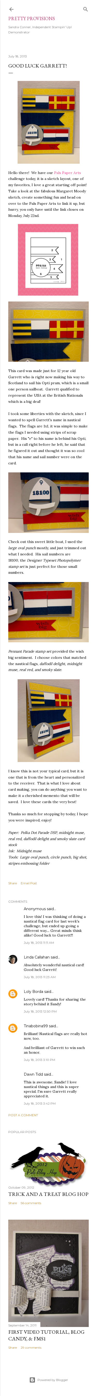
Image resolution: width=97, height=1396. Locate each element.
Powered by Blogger (53, 1380)
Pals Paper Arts (67, 172)
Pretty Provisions (31, 18)
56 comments (31, 1203)
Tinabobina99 (36, 1026)
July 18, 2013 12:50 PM (40, 1011)
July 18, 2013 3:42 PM (40, 1103)
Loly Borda (33, 991)
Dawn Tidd (33, 1074)
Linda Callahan (37, 957)
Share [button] (12, 883)
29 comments (31, 1347)
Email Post (29, 883)
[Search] (86, 8)
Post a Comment (23, 1115)
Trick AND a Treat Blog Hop (48, 1194)
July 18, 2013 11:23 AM (40, 977)
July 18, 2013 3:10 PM (39, 1060)
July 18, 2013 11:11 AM (39, 943)
